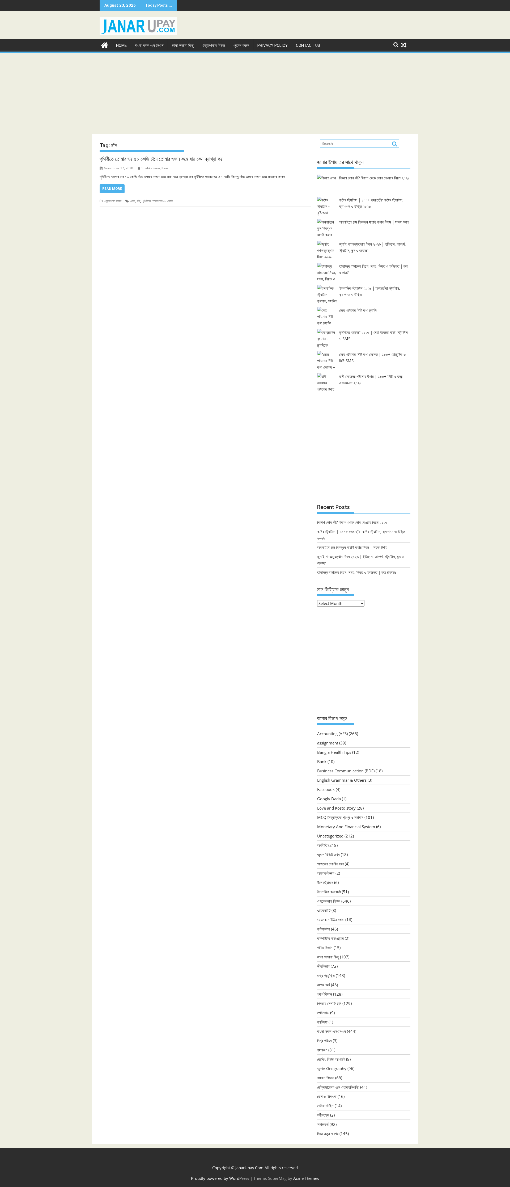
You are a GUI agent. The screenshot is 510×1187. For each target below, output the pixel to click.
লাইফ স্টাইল (325, 1105)
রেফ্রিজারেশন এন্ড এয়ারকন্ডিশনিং (338, 1087)
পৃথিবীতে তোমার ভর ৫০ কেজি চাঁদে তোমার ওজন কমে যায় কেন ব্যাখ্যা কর (161, 159)
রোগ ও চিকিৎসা (327, 1096)
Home (121, 45)
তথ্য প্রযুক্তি (326, 975)
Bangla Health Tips (334, 752)
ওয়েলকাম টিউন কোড (330, 919)
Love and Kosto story (336, 808)
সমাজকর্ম (323, 1124)
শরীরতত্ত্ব (323, 1115)
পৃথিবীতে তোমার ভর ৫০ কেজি (157, 201)
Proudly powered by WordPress (220, 1178)
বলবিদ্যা (322, 1022)
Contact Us (308, 45)
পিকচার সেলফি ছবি (329, 1003)
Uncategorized (330, 836)
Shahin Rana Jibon (155, 168)
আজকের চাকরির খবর (330, 863)
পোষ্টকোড (323, 1012)
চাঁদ (138, 201)
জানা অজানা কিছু (183, 45)
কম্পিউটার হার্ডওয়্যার (330, 938)
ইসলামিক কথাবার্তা (329, 891)
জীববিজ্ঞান (323, 966)
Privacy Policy (272, 45)
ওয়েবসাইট (323, 910)
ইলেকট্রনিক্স (325, 882)
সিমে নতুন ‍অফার (327, 1133)
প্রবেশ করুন (241, 45)
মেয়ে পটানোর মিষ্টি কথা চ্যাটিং (358, 310)
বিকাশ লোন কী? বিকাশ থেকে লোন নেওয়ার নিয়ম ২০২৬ (374, 177)
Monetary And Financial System (346, 826)
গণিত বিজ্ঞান (325, 947)
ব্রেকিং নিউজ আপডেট (331, 1059)
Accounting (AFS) (332, 733)
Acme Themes (306, 1178)
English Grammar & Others (342, 780)
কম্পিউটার (323, 929)
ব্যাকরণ (322, 1050)
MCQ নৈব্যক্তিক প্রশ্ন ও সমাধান (340, 817)
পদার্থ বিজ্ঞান (324, 994)
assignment (327, 743)
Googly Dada (329, 798)
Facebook (326, 789)
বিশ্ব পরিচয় (324, 1040)
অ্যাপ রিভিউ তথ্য (328, 854)
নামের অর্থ (323, 984)
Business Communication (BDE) (346, 770)
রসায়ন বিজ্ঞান (325, 1077)
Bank (321, 761)
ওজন (132, 201)
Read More (112, 189)
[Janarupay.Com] (105, 44)
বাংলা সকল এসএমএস (149, 45)
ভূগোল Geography (331, 1068)
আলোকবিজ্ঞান (325, 873)
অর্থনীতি (322, 845)
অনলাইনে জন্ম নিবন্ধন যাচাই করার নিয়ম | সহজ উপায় (374, 222)
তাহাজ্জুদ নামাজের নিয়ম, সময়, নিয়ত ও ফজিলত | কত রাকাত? (356, 572)
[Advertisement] (255, 93)
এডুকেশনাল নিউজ (213, 45)
